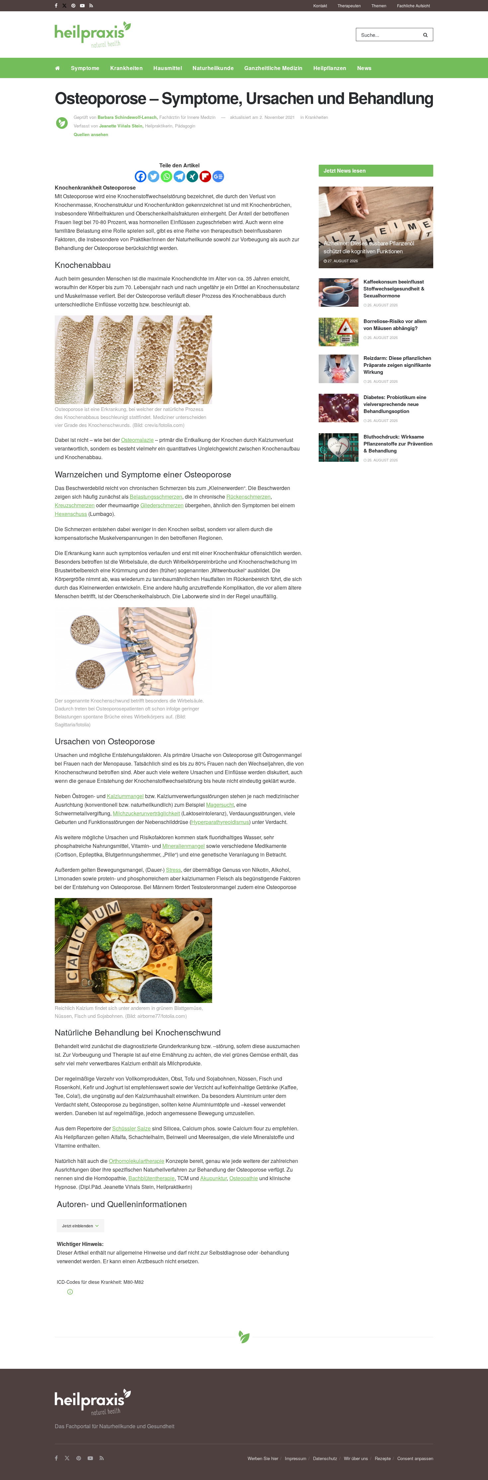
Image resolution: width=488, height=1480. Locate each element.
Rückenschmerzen (248, 496)
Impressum (295, 1458)
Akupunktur (213, 1178)
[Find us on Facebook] (56, 5)
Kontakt (320, 5)
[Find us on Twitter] (64, 5)
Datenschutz (325, 1458)
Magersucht (220, 804)
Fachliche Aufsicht (413, 5)
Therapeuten (349, 5)
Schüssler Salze (131, 1128)
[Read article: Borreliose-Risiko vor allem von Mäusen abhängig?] (339, 332)
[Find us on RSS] (91, 5)
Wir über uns (356, 1458)
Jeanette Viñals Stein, (122, 126)
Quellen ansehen (91, 134)
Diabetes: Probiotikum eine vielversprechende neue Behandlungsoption (395, 404)
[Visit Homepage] (93, 34)
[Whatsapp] (166, 176)
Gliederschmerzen (162, 505)
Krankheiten (126, 68)
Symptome (85, 68)
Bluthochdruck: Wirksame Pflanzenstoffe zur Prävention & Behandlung (398, 443)
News (364, 68)
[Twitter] (153, 176)
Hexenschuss (71, 514)
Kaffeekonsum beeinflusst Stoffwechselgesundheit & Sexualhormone (394, 288)
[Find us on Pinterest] (73, 5)
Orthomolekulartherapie (136, 1161)
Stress (173, 869)
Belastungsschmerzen (156, 496)
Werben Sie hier (263, 1458)
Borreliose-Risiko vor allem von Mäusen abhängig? (395, 324)
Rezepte (383, 1458)
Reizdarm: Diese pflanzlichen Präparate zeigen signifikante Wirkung (397, 364)
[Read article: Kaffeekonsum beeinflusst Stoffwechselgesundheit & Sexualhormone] (339, 292)
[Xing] (192, 176)
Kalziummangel (125, 796)
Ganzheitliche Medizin (273, 68)
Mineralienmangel (183, 846)
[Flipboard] (205, 176)
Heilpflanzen (330, 68)
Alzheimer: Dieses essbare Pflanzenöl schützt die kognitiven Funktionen (369, 247)
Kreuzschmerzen (75, 505)
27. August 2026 (342, 260)
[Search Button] (427, 34)
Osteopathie (243, 1178)
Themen (378, 5)
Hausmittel (167, 68)
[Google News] (218, 176)
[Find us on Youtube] (82, 5)
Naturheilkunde (213, 68)
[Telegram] (179, 176)
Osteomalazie (137, 440)
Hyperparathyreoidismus (220, 822)
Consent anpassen (415, 1458)
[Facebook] (140, 176)
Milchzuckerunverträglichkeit (146, 813)
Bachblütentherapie (151, 1178)
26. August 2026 (382, 304)
